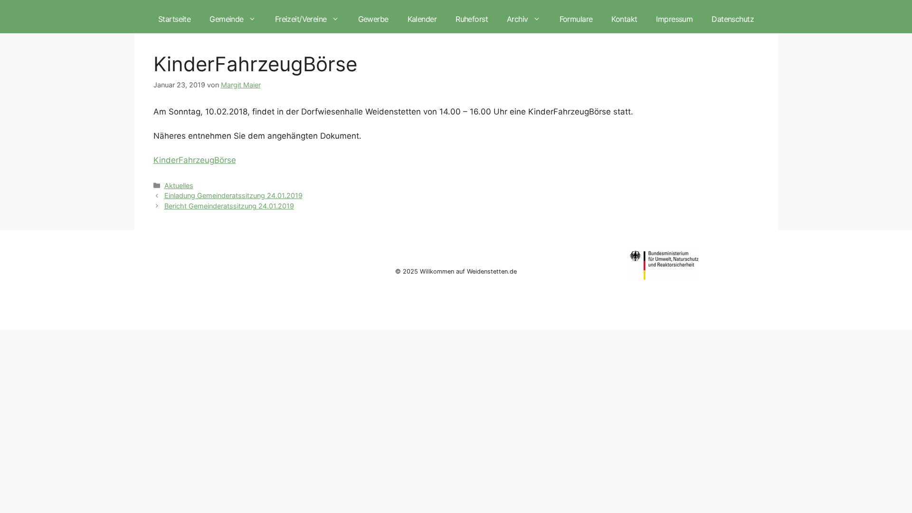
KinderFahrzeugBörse (194, 160)
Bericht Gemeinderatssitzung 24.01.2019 (229, 206)
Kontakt (624, 19)
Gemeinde (226, 19)
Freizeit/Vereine (301, 19)
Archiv (517, 19)
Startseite (174, 19)
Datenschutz (733, 19)
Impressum (674, 19)
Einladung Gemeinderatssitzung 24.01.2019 (233, 195)
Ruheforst (472, 19)
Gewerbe (373, 19)
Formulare (576, 19)
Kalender (422, 19)
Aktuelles (178, 185)
